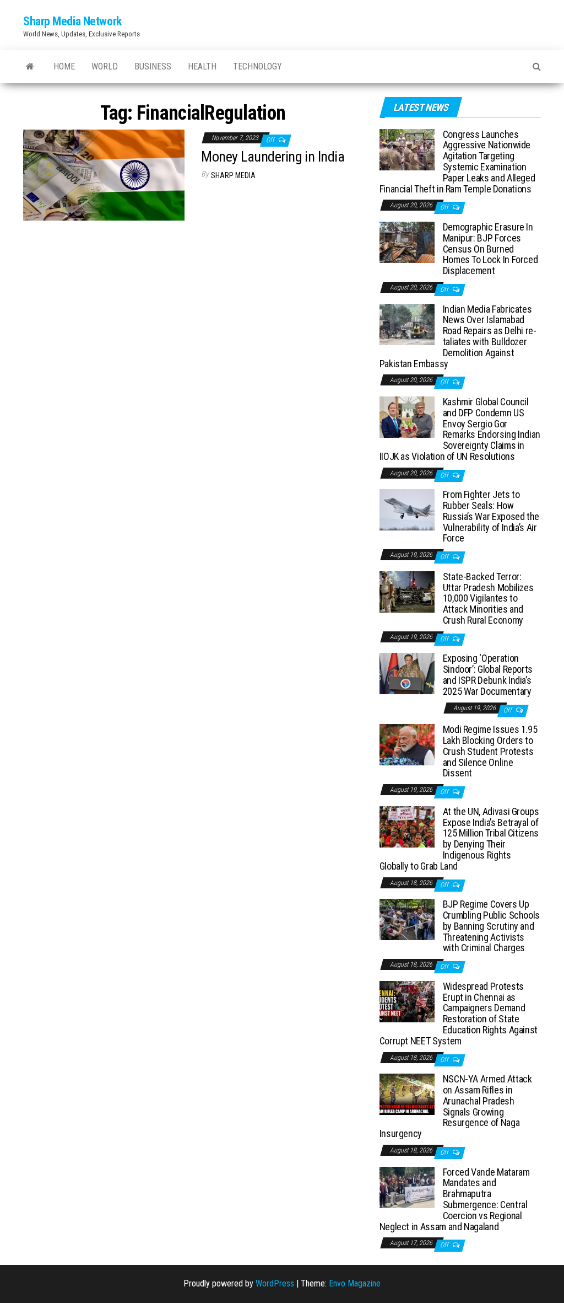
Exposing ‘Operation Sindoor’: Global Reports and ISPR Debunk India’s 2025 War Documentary (488, 674)
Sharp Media (233, 175)
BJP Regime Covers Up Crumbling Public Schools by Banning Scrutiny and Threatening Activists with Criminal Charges (491, 925)
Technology (257, 66)
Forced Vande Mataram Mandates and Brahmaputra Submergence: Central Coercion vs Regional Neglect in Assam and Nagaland (454, 1199)
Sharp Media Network (72, 21)
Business (152, 66)
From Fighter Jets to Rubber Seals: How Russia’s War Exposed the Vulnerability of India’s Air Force (491, 516)
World (104, 66)
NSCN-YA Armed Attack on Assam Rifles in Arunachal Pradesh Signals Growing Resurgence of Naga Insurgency (455, 1106)
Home (64, 66)
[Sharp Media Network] (30, 66)
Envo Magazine (355, 1283)
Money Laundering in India (272, 156)
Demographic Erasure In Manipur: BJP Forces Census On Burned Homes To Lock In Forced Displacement (490, 248)
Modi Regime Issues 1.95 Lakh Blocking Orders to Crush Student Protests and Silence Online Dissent (490, 751)
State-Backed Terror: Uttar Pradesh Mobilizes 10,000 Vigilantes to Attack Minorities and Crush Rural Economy (488, 598)
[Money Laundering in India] (104, 174)
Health (202, 66)
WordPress (275, 1283)
